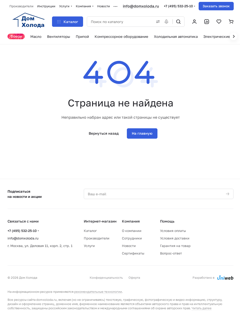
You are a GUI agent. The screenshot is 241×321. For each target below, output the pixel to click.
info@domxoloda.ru (141, 6)
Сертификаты (133, 253)
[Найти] (178, 22)
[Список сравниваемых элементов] (206, 21)
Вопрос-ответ (171, 253)
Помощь (167, 221)
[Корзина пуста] (231, 21)
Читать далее (202, 308)
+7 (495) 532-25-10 (178, 6)
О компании (131, 231)
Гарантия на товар (175, 246)
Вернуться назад (104, 133)
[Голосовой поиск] (167, 22)
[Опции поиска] (157, 22)
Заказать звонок (216, 6)
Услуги (89, 246)
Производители (96, 238)
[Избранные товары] (219, 21)
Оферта (134, 277)
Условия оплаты (173, 231)
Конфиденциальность (106, 277)
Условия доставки (174, 238)
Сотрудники (132, 238)
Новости (129, 246)
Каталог (90, 231)
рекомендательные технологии (98, 292)
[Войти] (194, 21)
